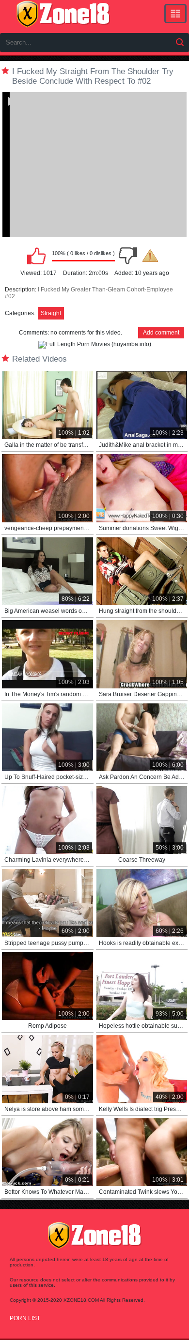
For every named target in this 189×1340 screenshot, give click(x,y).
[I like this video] (36, 255)
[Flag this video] (150, 255)
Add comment (161, 332)
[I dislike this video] (128, 255)
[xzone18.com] (63, 14)
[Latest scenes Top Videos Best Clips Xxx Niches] (175, 13)
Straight (51, 313)
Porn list (25, 1318)
